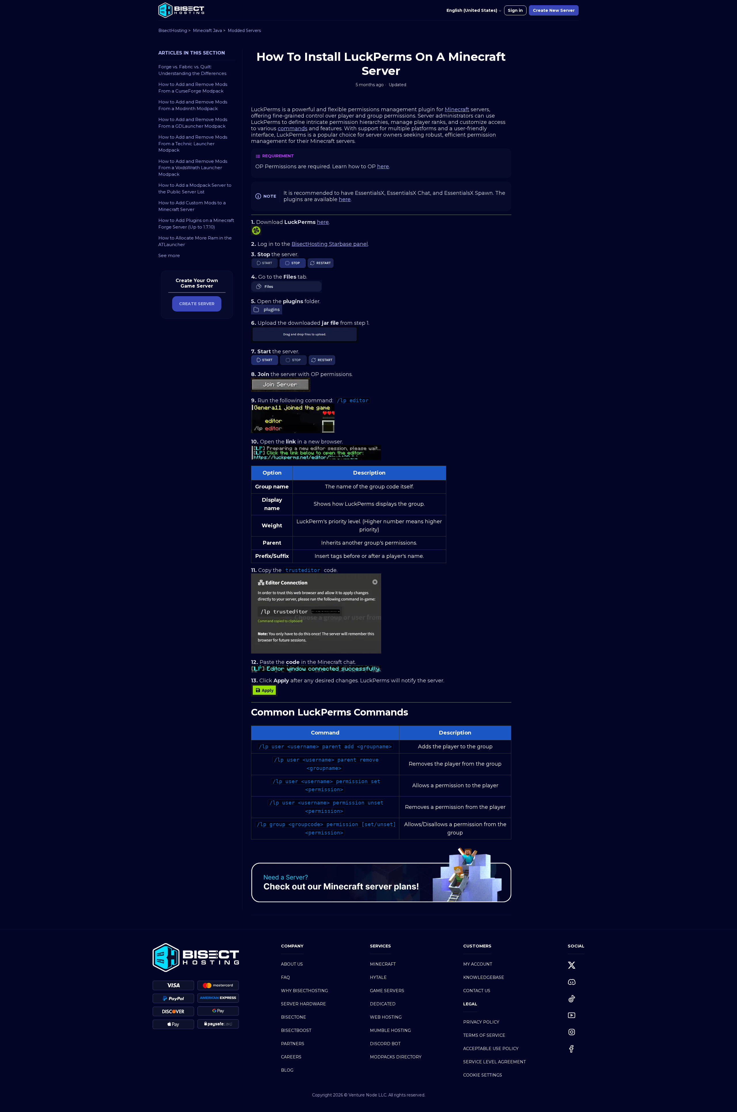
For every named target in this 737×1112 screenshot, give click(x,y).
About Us (292, 964)
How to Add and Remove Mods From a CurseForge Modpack (192, 88)
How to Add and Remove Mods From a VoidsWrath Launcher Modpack (192, 167)
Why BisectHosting (304, 990)
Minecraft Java (207, 30)
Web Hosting (386, 1017)
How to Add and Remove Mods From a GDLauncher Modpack (192, 123)
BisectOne (293, 1017)
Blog (287, 1070)
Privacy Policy (481, 1022)
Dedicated (383, 1004)
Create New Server (554, 10)
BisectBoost (296, 1030)
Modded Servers (244, 30)
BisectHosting (172, 30)
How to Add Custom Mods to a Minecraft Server (192, 206)
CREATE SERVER (196, 303)
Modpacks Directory (395, 1057)
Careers (291, 1057)
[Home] (181, 10)
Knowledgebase (483, 977)
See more (169, 255)
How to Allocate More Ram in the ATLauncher (195, 241)
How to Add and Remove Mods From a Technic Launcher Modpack (192, 143)
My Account (477, 964)
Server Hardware (303, 1004)
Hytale (378, 977)
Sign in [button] (515, 10)
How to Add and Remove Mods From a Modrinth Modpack (192, 105)
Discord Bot (385, 1043)
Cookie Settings (482, 1075)
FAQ (285, 977)
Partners (292, 1043)
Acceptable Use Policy (490, 1048)
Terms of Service (484, 1035)
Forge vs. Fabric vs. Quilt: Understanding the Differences (192, 70)
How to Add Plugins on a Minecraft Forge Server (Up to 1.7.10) (196, 224)
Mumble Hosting (390, 1030)
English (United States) (472, 10)
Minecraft (383, 964)
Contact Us (476, 990)
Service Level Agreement (494, 1061)
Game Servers (387, 990)
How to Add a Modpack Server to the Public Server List (194, 188)
